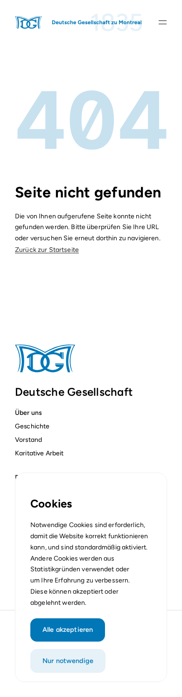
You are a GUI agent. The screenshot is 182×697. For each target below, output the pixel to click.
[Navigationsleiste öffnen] (162, 22)
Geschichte (32, 426)
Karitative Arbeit (39, 453)
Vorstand (28, 439)
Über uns (28, 412)
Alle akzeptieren (67, 629)
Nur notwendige (67, 660)
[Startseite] (79, 22)
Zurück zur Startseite (47, 250)
